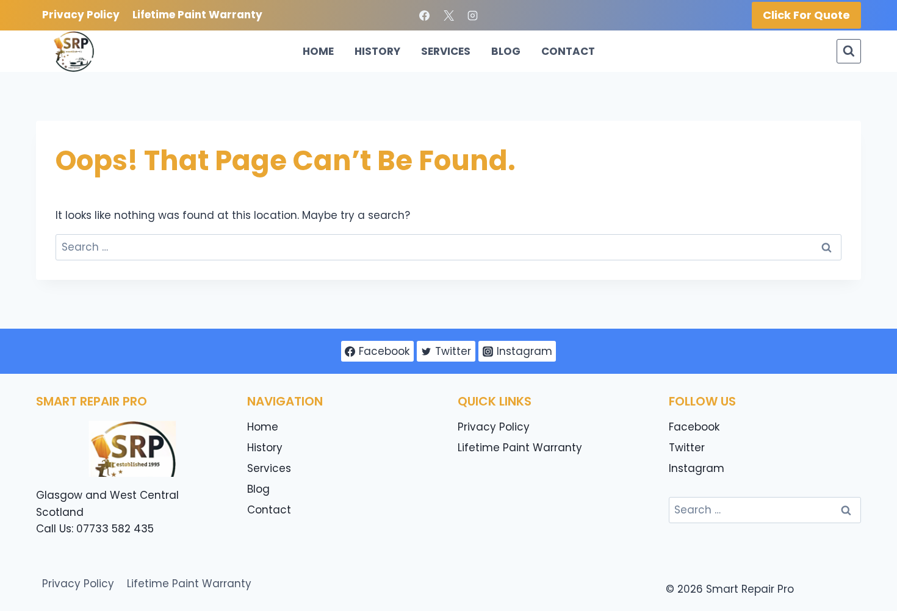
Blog (506, 51)
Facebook (694, 427)
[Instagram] (472, 15)
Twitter (687, 447)
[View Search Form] (849, 51)
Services (445, 51)
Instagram (696, 468)
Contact (568, 51)
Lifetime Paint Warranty (197, 14)
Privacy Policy (81, 14)
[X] (448, 15)
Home (318, 51)
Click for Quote (806, 15)
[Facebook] (424, 15)
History (377, 51)
